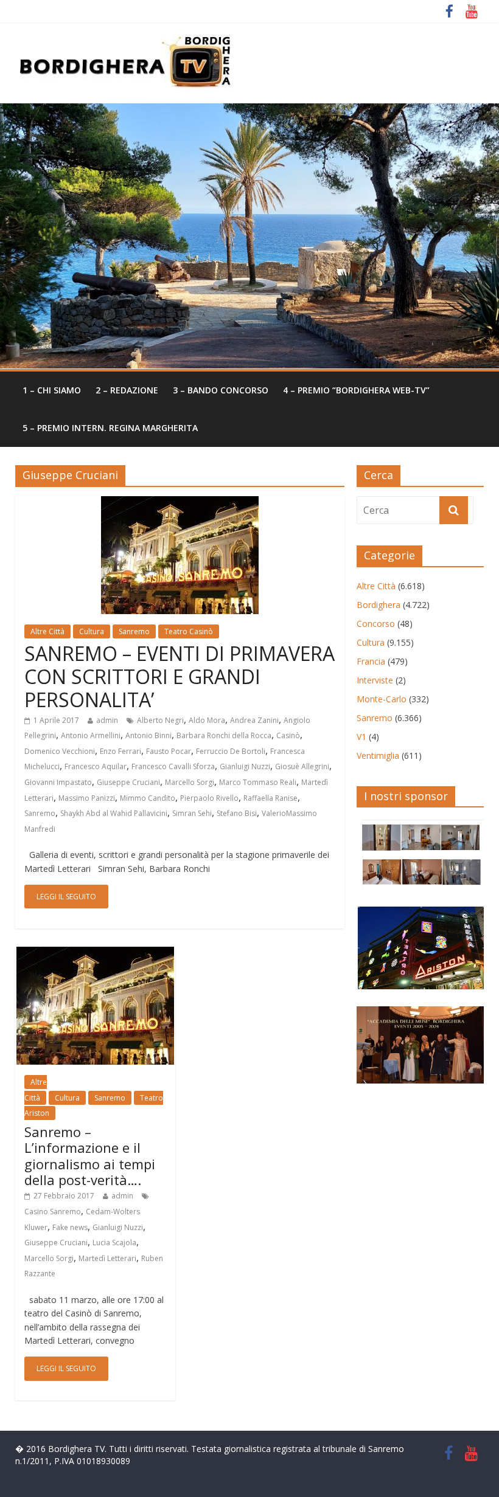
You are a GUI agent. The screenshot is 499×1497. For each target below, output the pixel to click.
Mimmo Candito (147, 798)
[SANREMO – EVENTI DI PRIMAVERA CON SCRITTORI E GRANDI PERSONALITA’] (180, 503)
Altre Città (47, 631)
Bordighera (378, 604)
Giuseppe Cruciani (128, 782)
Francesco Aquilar (96, 766)
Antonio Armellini (90, 735)
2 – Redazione (127, 390)
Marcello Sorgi (189, 782)
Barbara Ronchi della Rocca (223, 735)
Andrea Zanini (254, 720)
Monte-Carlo (382, 699)
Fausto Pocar (168, 751)
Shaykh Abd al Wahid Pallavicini (113, 813)
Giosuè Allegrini (302, 766)
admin (107, 720)
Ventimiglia (378, 755)
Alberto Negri (160, 720)
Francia (371, 661)
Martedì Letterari (107, 1258)
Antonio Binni (148, 735)
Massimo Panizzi (86, 798)
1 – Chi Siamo (52, 390)
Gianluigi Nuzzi (245, 766)
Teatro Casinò (188, 631)
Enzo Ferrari (120, 751)
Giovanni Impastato (58, 782)
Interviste (375, 680)
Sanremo (134, 631)
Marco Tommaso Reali (257, 782)
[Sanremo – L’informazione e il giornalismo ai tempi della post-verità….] (95, 954)
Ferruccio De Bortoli (230, 751)
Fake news (70, 1227)
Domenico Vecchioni (59, 751)
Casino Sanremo (52, 1211)
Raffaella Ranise (270, 798)
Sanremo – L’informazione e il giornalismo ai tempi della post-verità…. (89, 1155)
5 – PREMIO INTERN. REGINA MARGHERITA (110, 428)
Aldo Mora (207, 720)
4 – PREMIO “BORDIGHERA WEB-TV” (356, 390)
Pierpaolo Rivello (209, 798)
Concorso (376, 623)
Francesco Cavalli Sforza (173, 766)
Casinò (288, 735)
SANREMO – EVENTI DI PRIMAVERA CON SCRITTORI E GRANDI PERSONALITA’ (179, 676)
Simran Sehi (192, 813)
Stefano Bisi (237, 813)
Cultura (91, 631)
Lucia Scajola (114, 1242)
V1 (361, 736)
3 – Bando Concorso (220, 390)
